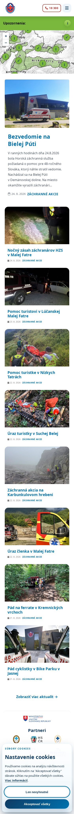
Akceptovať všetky (37, 804)
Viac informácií (16, 780)
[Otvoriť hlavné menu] (67, 8)
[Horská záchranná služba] (10, 8)
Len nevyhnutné (37, 792)
